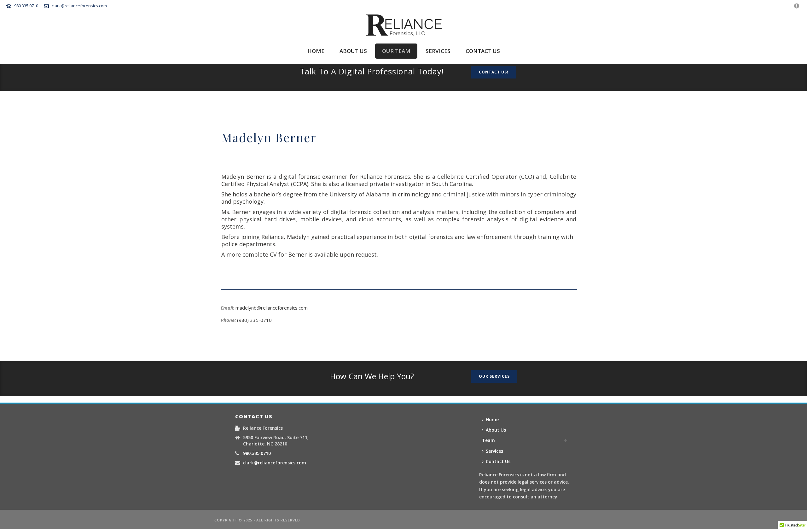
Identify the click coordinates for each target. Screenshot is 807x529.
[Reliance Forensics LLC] (403, 25)
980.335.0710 (26, 6)
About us (353, 51)
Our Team (396, 51)
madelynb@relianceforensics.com (271, 308)
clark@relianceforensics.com (79, 6)
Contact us (483, 51)
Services (438, 51)
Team (488, 440)
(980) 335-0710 (254, 320)
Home (315, 51)
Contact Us (498, 461)
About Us (496, 430)
